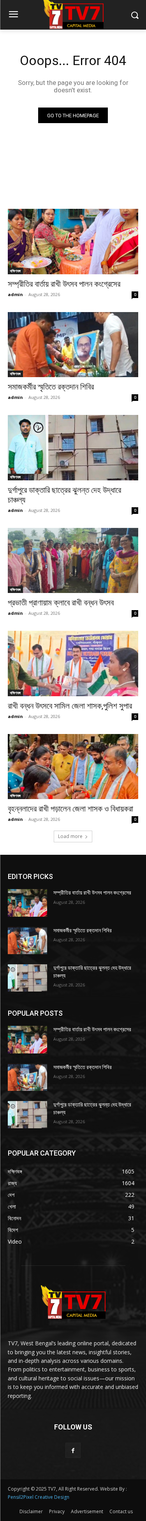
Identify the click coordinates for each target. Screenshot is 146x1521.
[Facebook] (73, 1450)
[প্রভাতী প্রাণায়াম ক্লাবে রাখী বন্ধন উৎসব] (73, 560)
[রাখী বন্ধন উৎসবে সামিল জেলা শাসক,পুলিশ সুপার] (73, 663)
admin (15, 294)
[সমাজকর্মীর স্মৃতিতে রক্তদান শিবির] (73, 345)
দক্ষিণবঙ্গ (15, 270)
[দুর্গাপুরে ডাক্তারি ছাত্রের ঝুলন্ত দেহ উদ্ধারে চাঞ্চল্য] (73, 447)
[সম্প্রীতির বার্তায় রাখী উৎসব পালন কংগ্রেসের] (73, 241)
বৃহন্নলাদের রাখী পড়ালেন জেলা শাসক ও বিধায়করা (70, 808)
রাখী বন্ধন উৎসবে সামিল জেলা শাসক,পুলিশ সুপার (70, 706)
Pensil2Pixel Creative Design (38, 1497)
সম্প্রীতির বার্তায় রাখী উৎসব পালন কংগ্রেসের (64, 284)
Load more (70, 836)
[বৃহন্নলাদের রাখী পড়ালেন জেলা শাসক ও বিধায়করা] (73, 766)
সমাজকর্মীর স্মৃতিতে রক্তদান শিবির (51, 387)
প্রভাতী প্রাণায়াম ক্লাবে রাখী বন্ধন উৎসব (61, 602)
